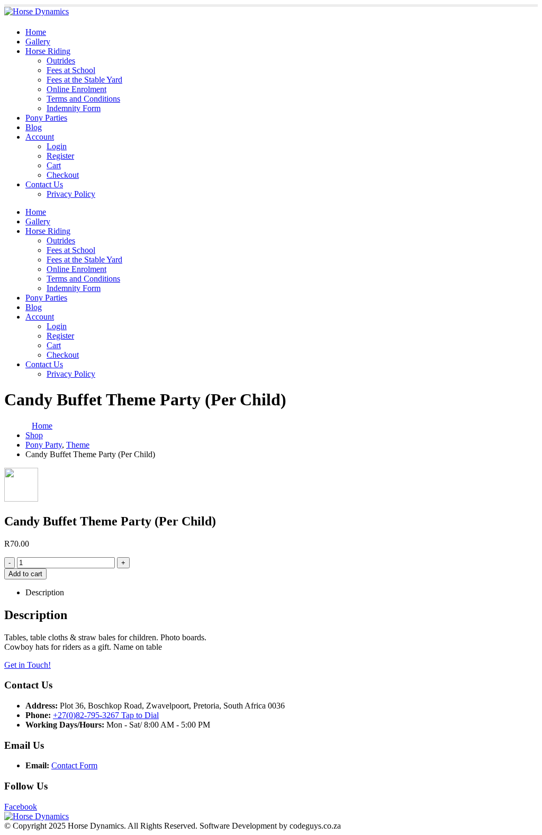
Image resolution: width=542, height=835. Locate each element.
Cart (54, 165)
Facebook (20, 806)
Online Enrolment (76, 89)
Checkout (63, 174)
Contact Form (74, 765)
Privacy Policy (71, 193)
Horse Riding (47, 51)
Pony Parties (46, 117)
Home (35, 32)
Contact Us (44, 184)
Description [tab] (44, 592)
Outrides (61, 60)
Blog (33, 127)
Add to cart (25, 574)
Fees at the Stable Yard (84, 79)
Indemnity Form (74, 108)
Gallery (37, 41)
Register (60, 155)
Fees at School (71, 70)
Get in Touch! (27, 664)
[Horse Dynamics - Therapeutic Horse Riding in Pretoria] (36, 11)
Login (57, 146)
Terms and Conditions (83, 98)
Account (39, 136)
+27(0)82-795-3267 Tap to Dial (106, 715)
